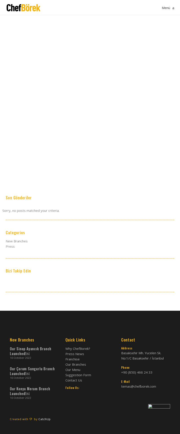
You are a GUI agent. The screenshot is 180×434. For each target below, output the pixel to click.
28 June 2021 (15, 136)
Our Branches (75, 364)
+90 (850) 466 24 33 (137, 372)
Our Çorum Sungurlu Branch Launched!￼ (32, 371)
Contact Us (73, 380)
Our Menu (72, 369)
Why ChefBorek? (77, 348)
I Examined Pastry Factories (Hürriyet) (30, 144)
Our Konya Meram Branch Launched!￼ (30, 391)
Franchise (72, 359)
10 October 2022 (20, 358)
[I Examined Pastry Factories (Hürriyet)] (32, 110)
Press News (74, 354)
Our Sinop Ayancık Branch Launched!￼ (30, 351)
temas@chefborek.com (138, 386)
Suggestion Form (78, 375)
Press (30, 136)
